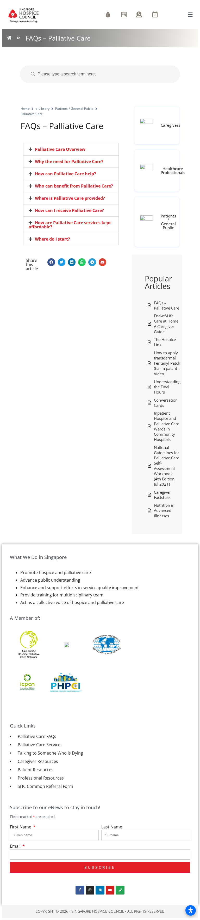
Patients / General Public (74, 108)
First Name (21, 827)
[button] (70, 149)
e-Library (42, 108)
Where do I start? (52, 239)
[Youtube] (110, 890)
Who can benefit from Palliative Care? (74, 186)
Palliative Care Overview (60, 149)
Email (16, 846)
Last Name (111, 827)
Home (25, 108)
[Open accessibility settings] (190, 910)
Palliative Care (32, 114)
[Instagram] (90, 890)
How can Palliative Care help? (65, 174)
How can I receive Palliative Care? (69, 210)
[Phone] (120, 890)
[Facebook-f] (80, 890)
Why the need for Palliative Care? (69, 161)
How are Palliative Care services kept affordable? (70, 225)
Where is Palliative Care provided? (70, 198)
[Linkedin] (100, 890)
